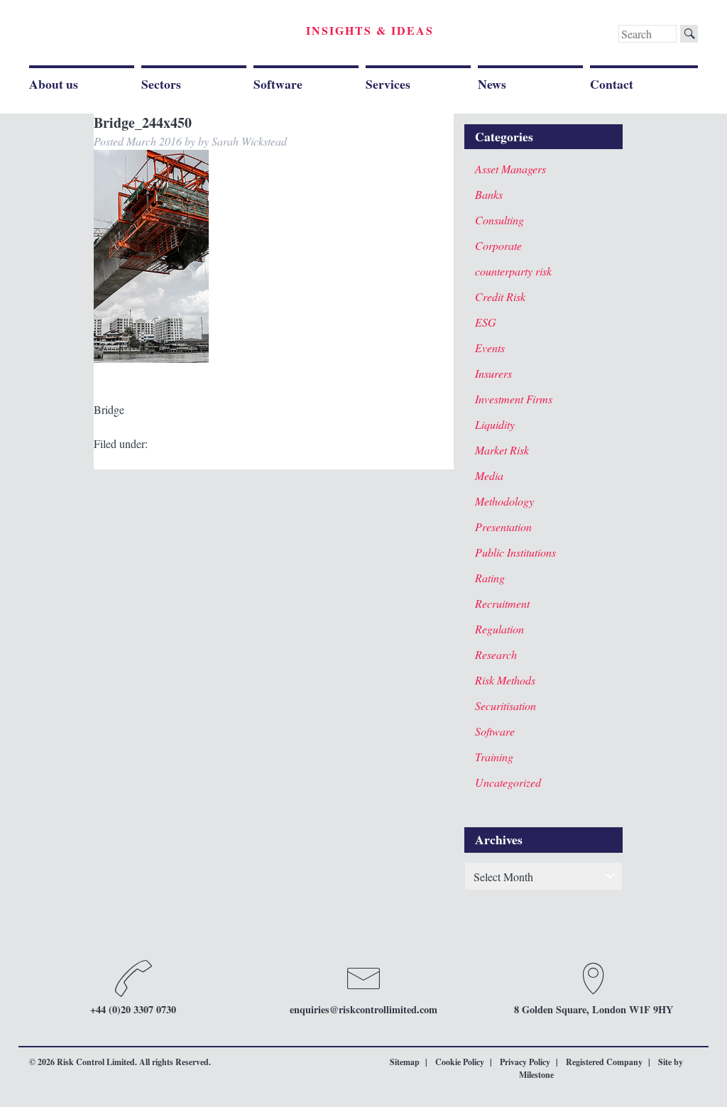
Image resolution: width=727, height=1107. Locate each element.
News (492, 84)
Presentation (503, 526)
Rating (490, 577)
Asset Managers (510, 168)
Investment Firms (513, 398)
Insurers (493, 373)
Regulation (499, 628)
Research (496, 654)
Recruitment (502, 603)
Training (494, 756)
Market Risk (502, 449)
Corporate (498, 245)
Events (490, 347)
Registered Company (604, 1062)
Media (489, 475)
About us (53, 84)
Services (388, 84)
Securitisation (505, 705)
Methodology (504, 500)
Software (277, 84)
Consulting (499, 219)
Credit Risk (500, 296)
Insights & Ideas (370, 30)
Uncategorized (508, 782)
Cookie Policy (459, 1062)
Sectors (161, 84)
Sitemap (405, 1062)
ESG (485, 322)
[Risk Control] (127, 35)
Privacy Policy (525, 1062)
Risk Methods (505, 679)
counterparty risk (513, 270)
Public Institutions (515, 552)
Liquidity (495, 424)
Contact (611, 84)
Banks (489, 194)
